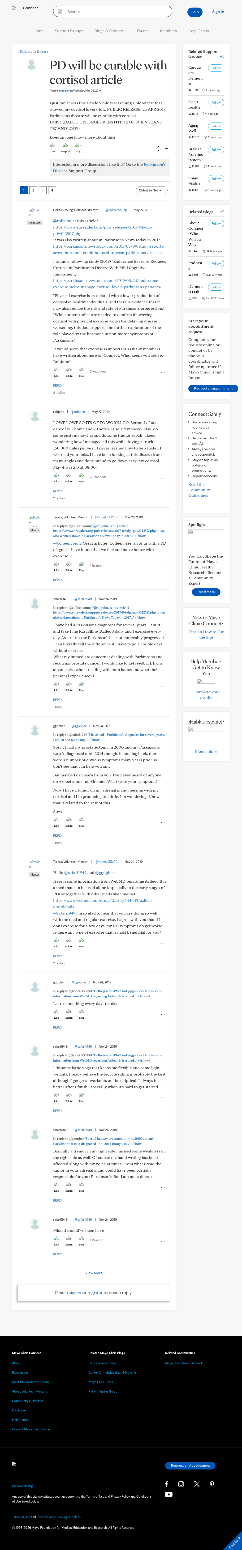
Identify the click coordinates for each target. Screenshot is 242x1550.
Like (53, 151)
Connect (30, 7)
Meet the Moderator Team (30, 1382)
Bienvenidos (206, 751)
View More (93, 1272)
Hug (78, 151)
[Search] (58, 11)
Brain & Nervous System (195, 154)
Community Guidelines (27, 1401)
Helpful (65, 151)
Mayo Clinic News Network (184, 1363)
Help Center (199, 30)
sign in (75, 1292)
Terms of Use (21, 1517)
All (222, 56)
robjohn (73, 90)
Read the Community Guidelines (199, 490)
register (95, 1292)
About (16, 1363)
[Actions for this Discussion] (166, 148)
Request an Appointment (190, 1465)
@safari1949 (83, 599)
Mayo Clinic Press (101, 1382)
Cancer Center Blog (102, 1363)
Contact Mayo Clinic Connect (32, 1429)
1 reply (57, 707)
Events (143, 30)
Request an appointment (213, 388)
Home (38, 30)
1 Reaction (97, 565)
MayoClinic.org (22, 1486)
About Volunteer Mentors (29, 1391)
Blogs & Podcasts (110, 30)
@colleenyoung (116, 210)
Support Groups (69, 30)
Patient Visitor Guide (103, 1391)
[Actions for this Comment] (162, 372)
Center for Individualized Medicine (112, 1372)
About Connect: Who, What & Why (195, 233)
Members (168, 30)
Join (195, 11)
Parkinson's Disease (33, 51)
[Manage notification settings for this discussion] (158, 148)
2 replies (59, 392)
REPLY (57, 385)
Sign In (218, 11)
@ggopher (79, 726)
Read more (206, 591)
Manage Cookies (69, 1517)
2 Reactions (98, 371)
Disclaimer (19, 1410)
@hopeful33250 (106, 517)
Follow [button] (216, 68)
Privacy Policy (46, 1517)
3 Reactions (98, 477)
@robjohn (62, 220)
